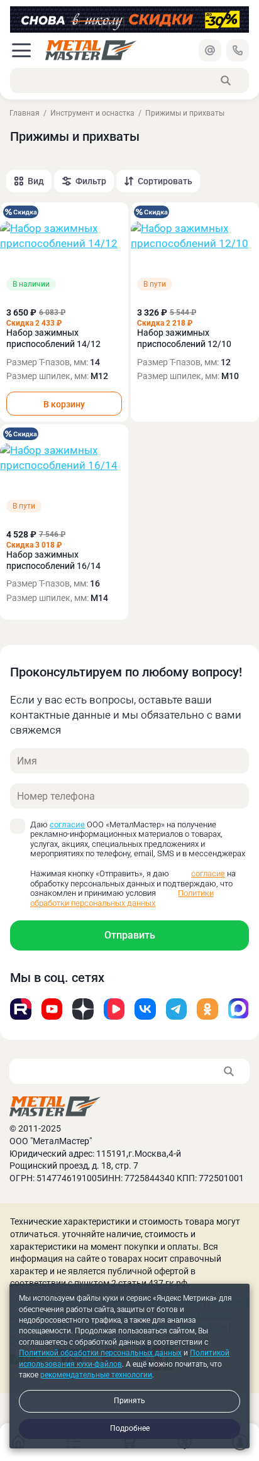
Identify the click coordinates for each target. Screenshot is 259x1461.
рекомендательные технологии (96, 1374)
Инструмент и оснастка (92, 113)
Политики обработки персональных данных (122, 898)
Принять (129, 1400)
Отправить (129, 935)
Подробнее (130, 1428)
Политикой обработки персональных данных (100, 1352)
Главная (24, 113)
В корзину (64, 404)
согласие (67, 824)
